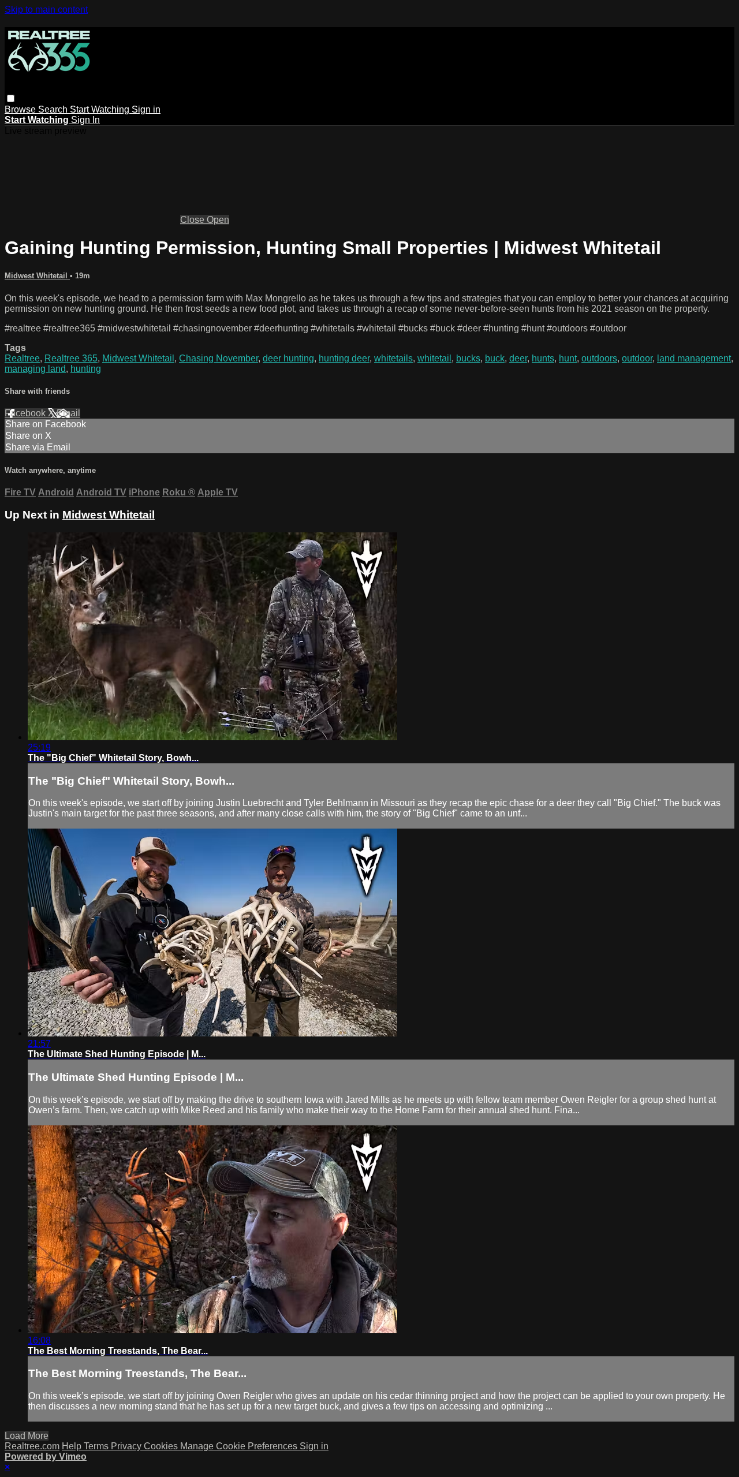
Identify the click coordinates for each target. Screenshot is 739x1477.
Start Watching (101, 109)
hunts (543, 358)
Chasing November (218, 358)
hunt (568, 358)
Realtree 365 (71, 358)
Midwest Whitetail (37, 275)
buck (495, 358)
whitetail (434, 358)
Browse (21, 109)
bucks (468, 358)
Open (218, 220)
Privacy (127, 1446)
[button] (10, 98)
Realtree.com (32, 1446)
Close (193, 220)
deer (518, 358)
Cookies (162, 1446)
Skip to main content (46, 9)
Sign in (146, 109)
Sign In (85, 120)
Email (68, 413)
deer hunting (288, 358)
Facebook (26, 413)
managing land (35, 369)
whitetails (393, 358)
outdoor (637, 358)
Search (54, 109)
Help (73, 1446)
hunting (85, 369)
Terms (97, 1446)
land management (694, 358)
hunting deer (344, 358)
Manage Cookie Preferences (240, 1446)
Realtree (22, 358)
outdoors (599, 358)
